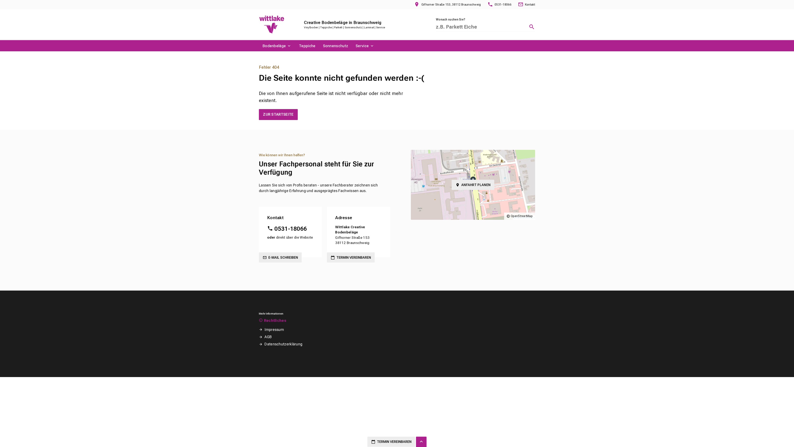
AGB (268, 337)
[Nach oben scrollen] (421, 442)
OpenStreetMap (522, 216)
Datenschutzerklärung (283, 344)
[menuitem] (277, 45)
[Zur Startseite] (271, 24)
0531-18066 (290, 228)
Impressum (274, 329)
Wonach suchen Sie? (450, 19)
